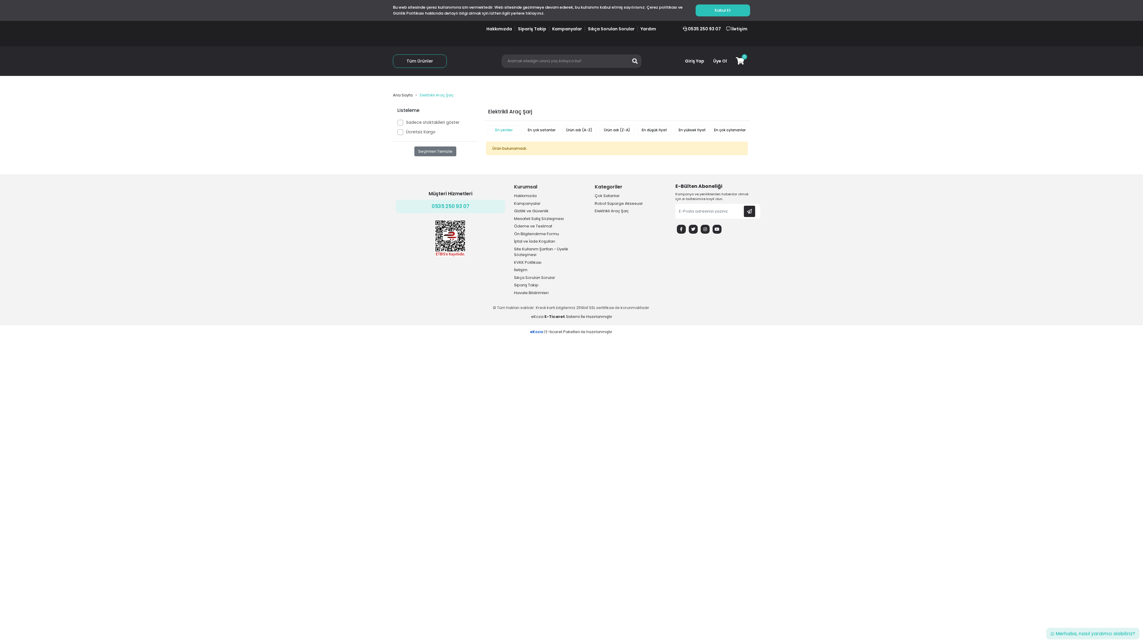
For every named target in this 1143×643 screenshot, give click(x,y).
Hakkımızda (499, 29)
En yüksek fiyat (692, 129)
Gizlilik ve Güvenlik (531, 211)
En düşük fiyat (654, 129)
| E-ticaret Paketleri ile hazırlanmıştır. (571, 332)
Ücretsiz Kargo (420, 132)
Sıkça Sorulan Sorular (611, 29)
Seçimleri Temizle (435, 151)
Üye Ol (720, 61)
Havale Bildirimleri (531, 293)
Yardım (648, 29)
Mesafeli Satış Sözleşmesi (539, 218)
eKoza (537, 316)
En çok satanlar (541, 129)
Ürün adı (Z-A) (617, 129)
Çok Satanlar (607, 196)
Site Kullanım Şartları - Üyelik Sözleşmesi (541, 252)
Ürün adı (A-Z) (579, 129)
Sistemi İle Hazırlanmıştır (578, 316)
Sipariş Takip (532, 29)
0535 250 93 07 (704, 29)
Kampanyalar (567, 29)
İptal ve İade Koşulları (534, 241)
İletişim (738, 29)
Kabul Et (723, 10)
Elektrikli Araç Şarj (611, 211)
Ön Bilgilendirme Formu (536, 234)
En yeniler (504, 129)
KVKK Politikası (527, 262)
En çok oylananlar (730, 129)
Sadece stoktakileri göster (433, 122)
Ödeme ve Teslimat (533, 226)
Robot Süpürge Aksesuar (619, 203)
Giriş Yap (694, 61)
